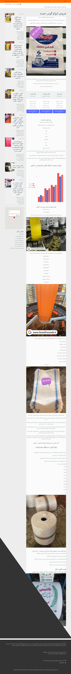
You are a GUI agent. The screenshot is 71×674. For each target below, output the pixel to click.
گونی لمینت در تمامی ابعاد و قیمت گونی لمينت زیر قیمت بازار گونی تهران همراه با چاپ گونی (17, 188)
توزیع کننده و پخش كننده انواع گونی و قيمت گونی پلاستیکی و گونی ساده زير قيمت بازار (17, 146)
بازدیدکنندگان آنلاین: (20, 236)
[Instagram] (65, 1)
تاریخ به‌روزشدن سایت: (19, 248)
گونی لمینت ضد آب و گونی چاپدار (17, 166)
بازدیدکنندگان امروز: (20, 238)
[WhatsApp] (63, 1)
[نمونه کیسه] (46, 389)
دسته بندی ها (21, 13)
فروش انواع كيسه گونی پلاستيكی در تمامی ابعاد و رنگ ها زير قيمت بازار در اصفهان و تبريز (18, 51)
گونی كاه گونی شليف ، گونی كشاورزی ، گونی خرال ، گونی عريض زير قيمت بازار (17, 122)
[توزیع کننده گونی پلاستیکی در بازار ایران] (46, 234)
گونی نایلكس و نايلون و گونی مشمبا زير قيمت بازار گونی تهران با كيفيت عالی (17, 97)
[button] (14, 218)
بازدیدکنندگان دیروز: (20, 240)
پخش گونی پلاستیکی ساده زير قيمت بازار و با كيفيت (17, 75)
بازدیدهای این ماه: (20, 242)
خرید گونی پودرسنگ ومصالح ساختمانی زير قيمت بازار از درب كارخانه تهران (17, 23)
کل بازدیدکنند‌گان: (20, 246)
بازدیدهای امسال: (20, 244)
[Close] (9, 211)
